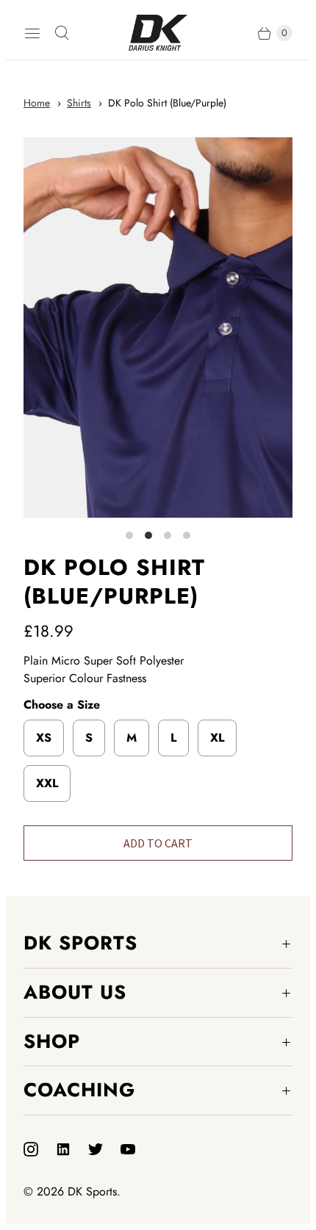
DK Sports (92, 1191)
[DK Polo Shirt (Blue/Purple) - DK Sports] (158, 327)
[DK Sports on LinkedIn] (72, 1149)
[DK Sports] (158, 33)
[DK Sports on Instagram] (40, 1149)
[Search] (61, 33)
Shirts (79, 102)
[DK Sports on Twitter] (104, 1149)
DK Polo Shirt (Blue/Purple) (167, 102)
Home (37, 102)
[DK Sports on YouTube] (137, 1149)
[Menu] (32, 33)
